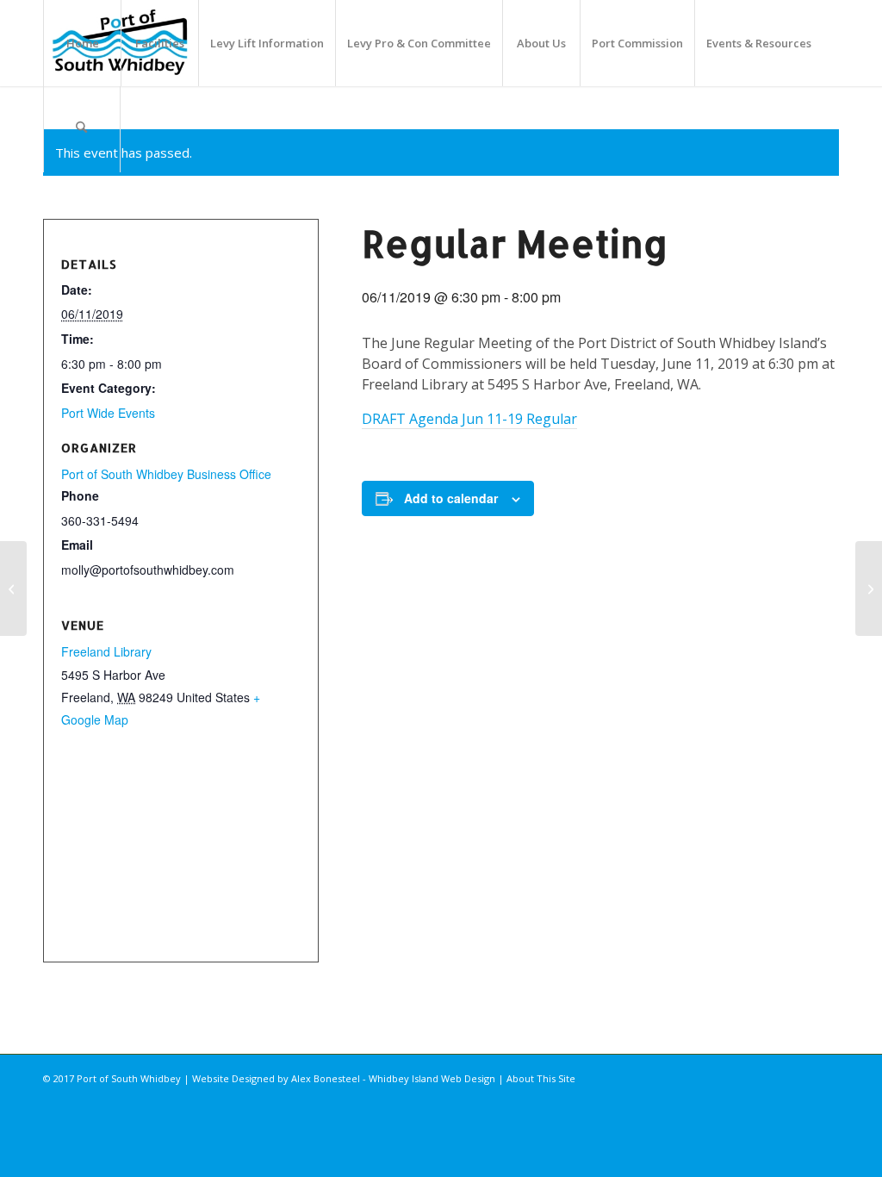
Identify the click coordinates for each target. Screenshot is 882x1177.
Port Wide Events (108, 412)
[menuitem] (82, 43)
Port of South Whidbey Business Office (166, 474)
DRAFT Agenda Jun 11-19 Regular (469, 418)
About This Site (540, 1078)
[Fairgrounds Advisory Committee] (13, 588)
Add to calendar (451, 498)
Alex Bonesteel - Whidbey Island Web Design (393, 1078)
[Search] (82, 129)
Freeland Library (106, 651)
